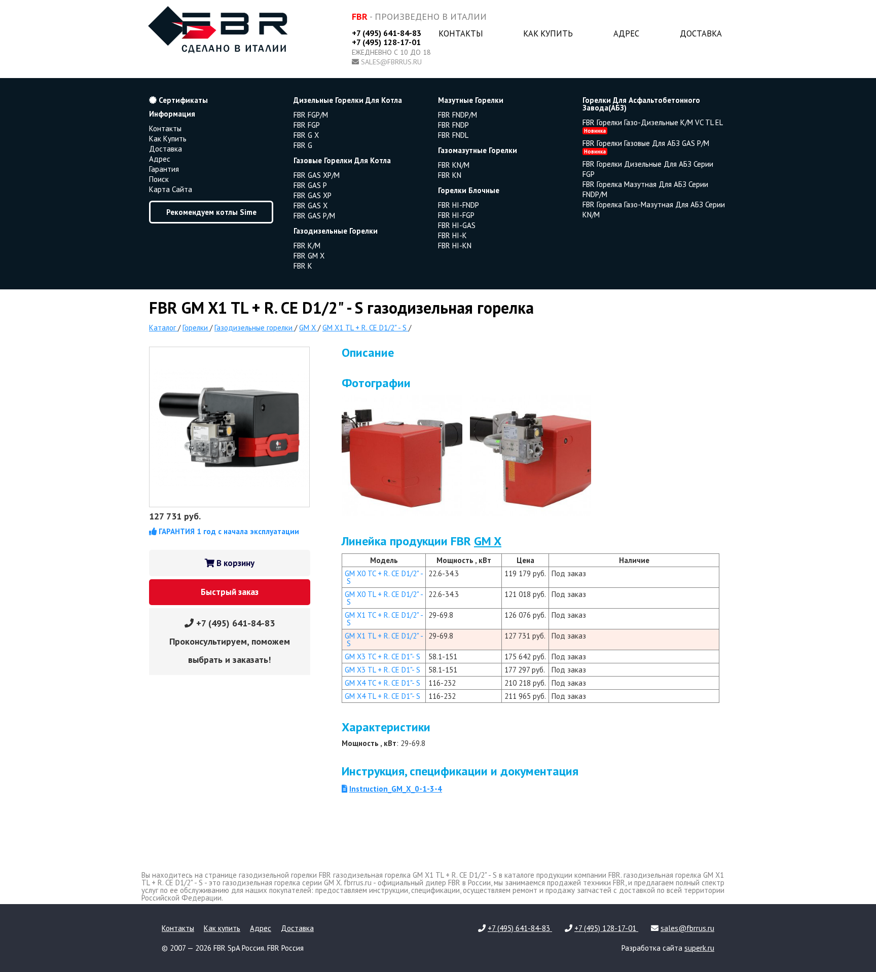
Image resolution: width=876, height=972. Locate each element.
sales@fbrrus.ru (391, 61)
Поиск (159, 179)
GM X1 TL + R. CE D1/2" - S (384, 639)
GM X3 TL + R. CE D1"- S (382, 670)
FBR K (303, 266)
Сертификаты (182, 100)
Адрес (626, 33)
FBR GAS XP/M (317, 175)
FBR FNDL (453, 135)
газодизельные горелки (336, 231)
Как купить (548, 33)
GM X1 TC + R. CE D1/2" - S (384, 618)
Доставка (701, 33)
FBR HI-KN (454, 245)
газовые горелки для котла (342, 160)
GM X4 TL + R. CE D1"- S (382, 696)
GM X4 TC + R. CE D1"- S (382, 683)
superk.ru (699, 948)
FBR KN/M (453, 165)
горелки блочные (468, 190)
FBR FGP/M (311, 115)
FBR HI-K (452, 235)
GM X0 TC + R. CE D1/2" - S (384, 577)
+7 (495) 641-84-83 (386, 33)
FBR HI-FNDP (458, 205)
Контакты (461, 33)
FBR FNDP (453, 125)
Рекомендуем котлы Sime (211, 212)
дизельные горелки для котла (348, 100)
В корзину (234, 563)
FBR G (303, 145)
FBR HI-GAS (457, 225)
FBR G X (306, 135)
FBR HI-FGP (456, 215)
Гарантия (164, 169)
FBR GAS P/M (314, 215)
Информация (172, 114)
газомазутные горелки (477, 150)
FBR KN (449, 175)
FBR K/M (307, 245)
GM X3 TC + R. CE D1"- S (382, 656)
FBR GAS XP (313, 195)
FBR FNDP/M (457, 115)
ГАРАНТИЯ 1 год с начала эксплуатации (228, 531)
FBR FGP (307, 125)
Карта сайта (170, 189)
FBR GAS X (310, 205)
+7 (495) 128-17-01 (386, 42)
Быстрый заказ (230, 591)
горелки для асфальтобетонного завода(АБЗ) (641, 103)
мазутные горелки (470, 100)
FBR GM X (309, 255)
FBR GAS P (310, 185)
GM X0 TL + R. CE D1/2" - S (384, 598)
